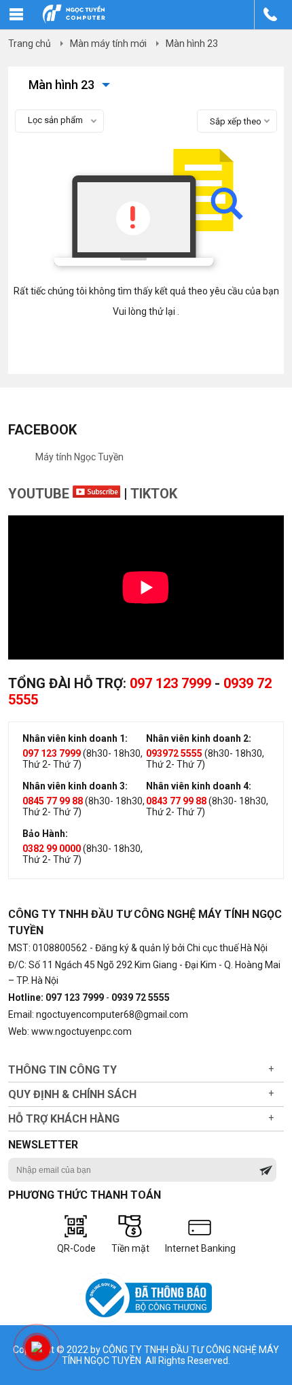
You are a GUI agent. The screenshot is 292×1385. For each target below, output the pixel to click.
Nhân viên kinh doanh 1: (75, 738)
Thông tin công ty (62, 1069)
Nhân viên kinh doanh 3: (75, 786)
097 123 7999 (170, 683)
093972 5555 (174, 753)
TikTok (153, 493)
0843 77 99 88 (176, 801)
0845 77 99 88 (52, 801)
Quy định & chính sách (72, 1094)
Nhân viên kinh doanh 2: (198, 738)
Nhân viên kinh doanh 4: (198, 786)
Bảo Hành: (45, 833)
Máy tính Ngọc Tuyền (79, 456)
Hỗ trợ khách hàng (64, 1118)
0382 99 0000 (51, 848)
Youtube (40, 493)
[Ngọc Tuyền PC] (73, 20)
